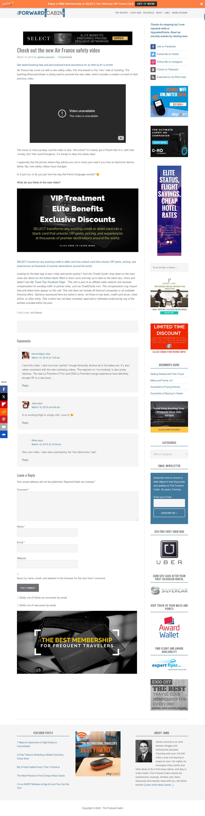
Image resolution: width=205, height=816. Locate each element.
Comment (23, 489)
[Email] (4, 427)
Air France (36, 312)
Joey (34, 403)
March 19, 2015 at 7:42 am (46, 357)
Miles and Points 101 (162, 380)
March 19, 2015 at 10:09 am (46, 444)
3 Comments (65, 57)
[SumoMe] (4, 434)
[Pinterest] (4, 419)
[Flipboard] (4, 404)
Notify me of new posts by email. (38, 605)
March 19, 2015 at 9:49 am (46, 407)
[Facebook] (4, 389)
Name (21, 526)
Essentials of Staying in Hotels (167, 393)
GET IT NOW (146, 3)
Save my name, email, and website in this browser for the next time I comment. (61, 578)
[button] (102, 4)
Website (21, 558)
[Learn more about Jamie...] (159, 784)
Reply (25, 385)
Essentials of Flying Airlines (165, 387)
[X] (4, 397)
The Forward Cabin (41, 13)
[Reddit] (4, 412)
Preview (158, 519)
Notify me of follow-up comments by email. (44, 597)
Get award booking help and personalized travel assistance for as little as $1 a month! (65, 65)
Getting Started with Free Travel (167, 374)
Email (21, 542)
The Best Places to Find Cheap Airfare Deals (41, 775)
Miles (34, 440)
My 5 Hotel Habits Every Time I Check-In (38, 767)
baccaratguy (38, 353)
